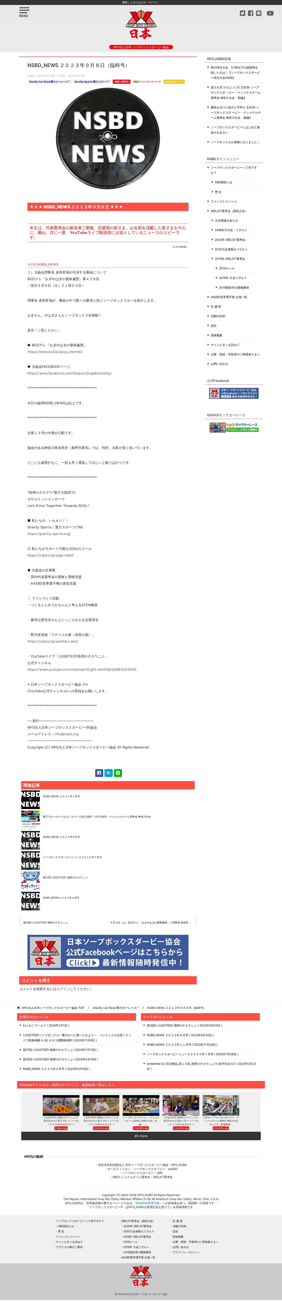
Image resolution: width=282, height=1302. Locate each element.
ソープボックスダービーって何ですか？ (234, 170)
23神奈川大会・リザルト (231, 230)
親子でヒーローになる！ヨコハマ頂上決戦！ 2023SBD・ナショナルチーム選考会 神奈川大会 (97, 816)
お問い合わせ (219, 364)
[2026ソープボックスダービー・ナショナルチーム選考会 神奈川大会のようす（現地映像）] (221, 1105)
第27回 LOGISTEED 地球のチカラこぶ (65, 877)
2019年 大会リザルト (233, 277)
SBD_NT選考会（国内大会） (229, 211)
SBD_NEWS (122, 81)
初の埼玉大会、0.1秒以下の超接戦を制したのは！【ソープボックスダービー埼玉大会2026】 (235, 72)
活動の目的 (218, 316)
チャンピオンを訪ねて (225, 344)
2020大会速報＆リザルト (231, 249)
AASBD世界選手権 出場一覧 (229, 297)
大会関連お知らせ (226, 220)
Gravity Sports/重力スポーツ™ (92, 81)
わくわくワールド (45, 1025)
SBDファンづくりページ (147, 81)
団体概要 (216, 335)
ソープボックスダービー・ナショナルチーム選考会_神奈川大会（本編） (141, 1121)
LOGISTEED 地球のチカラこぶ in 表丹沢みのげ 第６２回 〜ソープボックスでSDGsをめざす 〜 (101, 1121)
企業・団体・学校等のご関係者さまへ (235, 354)
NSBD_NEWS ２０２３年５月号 (56, 1069)
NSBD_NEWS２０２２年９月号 (61, 897)
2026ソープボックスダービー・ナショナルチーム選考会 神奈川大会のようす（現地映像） (221, 1121)
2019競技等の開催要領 (234, 287)
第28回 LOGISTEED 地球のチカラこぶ (45, 922)
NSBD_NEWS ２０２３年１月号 (61, 796)
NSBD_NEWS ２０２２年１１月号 (182, 1044)
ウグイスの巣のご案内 (69, 1247)
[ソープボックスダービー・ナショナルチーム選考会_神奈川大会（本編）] (141, 1105)
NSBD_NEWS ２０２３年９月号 (61, 836)
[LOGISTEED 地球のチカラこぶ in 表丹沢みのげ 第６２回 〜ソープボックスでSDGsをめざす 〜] (101, 1105)
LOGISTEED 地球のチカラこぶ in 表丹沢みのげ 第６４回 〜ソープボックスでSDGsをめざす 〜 (61, 1121)
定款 (214, 325)
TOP (53, 1007)
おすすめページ (174, 81)
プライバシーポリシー (186, 1252)
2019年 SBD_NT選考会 (230, 258)
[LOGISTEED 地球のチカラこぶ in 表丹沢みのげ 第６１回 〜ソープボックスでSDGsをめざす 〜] (181, 1105)
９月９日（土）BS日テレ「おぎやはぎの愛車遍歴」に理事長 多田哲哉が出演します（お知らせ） (153, 922)
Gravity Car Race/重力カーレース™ (49, 81)
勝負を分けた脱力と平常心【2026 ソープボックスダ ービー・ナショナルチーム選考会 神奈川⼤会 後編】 (236, 112)
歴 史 (218, 192)
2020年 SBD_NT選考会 (230, 239)
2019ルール (227, 268)
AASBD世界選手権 (147, 1203)
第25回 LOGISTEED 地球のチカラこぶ (60, 1059)
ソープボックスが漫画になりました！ (235, 142)
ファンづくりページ (224, 201)
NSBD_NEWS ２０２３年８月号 (180, 1035)
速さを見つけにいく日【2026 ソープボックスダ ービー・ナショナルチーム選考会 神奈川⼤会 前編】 (236, 92)
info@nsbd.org (66, 734)
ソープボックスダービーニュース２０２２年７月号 (72, 857)
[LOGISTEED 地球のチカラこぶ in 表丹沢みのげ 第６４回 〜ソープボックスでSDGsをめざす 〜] (61, 1105)
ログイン (63, 989)
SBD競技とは (223, 182)
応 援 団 (216, 306)
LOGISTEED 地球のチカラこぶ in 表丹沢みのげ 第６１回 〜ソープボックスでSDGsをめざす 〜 (181, 1121)
